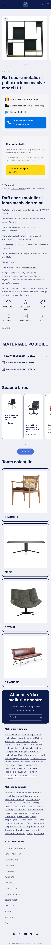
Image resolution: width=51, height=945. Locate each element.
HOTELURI (9, 906)
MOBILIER (21, 769)
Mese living (34, 813)
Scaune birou (32, 799)
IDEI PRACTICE (11, 860)
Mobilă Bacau (32, 752)
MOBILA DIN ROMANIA (15, 848)
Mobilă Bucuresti (13, 735)
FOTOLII (10, 627)
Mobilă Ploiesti (12, 748)
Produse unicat (30, 803)
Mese (7, 813)
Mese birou (10, 816)
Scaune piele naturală (15, 806)
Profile (8, 923)
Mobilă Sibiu (11, 755)
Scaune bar (17, 796)
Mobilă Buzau (22, 758)
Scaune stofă (20, 810)
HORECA (33, 772)
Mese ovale (19, 823)
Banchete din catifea (15, 833)
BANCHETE (12, 682)
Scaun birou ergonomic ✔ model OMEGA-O (32, 428)
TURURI (8, 911)
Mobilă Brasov (23, 741)
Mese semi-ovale (30, 820)
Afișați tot (25, 451)
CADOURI (22, 772)
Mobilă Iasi (10, 738)
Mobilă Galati (20, 745)
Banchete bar (37, 827)
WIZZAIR (9, 917)
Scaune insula (31, 796)
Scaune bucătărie (22, 793)
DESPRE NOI (30, 268)
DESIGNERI (11, 772)
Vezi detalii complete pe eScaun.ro (20, 170)
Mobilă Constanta (25, 738)
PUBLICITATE (11, 775)
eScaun (12, 262)
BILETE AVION (11, 900)
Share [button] (7, 328)
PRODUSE (32, 769)
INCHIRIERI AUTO (13, 894)
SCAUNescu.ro (21, 944)
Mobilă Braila (26, 748)
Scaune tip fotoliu (13, 803)
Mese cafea (23, 816)
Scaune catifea (35, 810)
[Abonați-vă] (41, 717)
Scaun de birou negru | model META (11, 417)
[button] (3, 4)
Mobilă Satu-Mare (21, 762)
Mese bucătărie (19, 813)
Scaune (8, 793)
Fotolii (29, 833)
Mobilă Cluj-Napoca (31, 735)
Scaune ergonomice (14, 799)
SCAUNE (10, 517)
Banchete (9, 830)
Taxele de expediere (18, 188)
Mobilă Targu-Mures (28, 755)
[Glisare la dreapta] (31, 65)
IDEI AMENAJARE (24, 765)
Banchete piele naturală (27, 830)
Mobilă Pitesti (17, 752)
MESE (8, 572)
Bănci (30, 823)
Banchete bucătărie (19, 827)
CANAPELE (10, 779)
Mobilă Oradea (35, 745)
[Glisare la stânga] (20, 65)
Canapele (39, 833)
